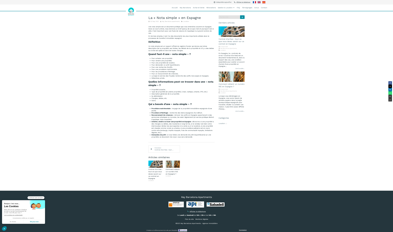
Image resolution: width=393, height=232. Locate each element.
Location (222, 123)
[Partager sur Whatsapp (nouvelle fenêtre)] (390, 93)
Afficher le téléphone (243, 2)
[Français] (254, 2)
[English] (259, 2)
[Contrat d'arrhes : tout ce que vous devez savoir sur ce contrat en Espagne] (155, 164)
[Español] (263, 2)
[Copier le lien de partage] (390, 99)
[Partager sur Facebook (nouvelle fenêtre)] (390, 83)
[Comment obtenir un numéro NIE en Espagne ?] (173, 164)
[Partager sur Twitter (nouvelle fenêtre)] (390, 86)
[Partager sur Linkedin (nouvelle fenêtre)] (390, 89)
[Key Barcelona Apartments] (131, 16)
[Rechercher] (242, 17)
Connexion (243, 230)
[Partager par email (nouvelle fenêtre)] (390, 96)
